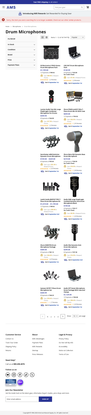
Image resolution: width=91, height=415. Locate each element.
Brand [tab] (10, 55)
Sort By (66, 37)
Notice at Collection (66, 350)
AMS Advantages (38, 339)
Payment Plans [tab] (13, 65)
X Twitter (32, 375)
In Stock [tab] (11, 44)
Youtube (8, 375)
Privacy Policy (64, 339)
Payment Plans (37, 343)
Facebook (20, 375)
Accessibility (63, 346)
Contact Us (10, 339)
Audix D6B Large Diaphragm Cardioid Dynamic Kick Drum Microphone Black (74, 201)
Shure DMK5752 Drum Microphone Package (48, 246)
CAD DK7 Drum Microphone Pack (74, 66)
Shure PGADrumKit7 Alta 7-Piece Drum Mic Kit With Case (74, 110)
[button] (87, 7)
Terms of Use (64, 354)
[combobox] (69, 7)
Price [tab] (10, 60)
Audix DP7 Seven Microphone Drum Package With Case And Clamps (74, 290)
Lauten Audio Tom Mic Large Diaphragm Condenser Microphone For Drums (50, 111)
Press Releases (37, 354)
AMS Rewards (37, 346)
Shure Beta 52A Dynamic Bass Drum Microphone (74, 155)
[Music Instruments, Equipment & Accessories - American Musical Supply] (11, 7)
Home (7, 26)
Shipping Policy (11, 346)
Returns (8, 350)
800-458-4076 (19, 364)
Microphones (17, 26)
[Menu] (3, 7)
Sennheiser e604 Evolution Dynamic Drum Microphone (50, 155)
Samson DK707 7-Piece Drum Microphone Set (50, 289)
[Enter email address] (24, 399)
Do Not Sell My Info (66, 343)
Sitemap (35, 350)
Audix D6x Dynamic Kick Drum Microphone (72, 246)
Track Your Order (12, 343)
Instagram (14, 375)
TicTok (26, 375)
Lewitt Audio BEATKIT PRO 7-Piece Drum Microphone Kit (50, 200)
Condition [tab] (11, 49)
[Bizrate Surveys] (13, 384)
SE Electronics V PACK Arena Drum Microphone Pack (50, 66)
